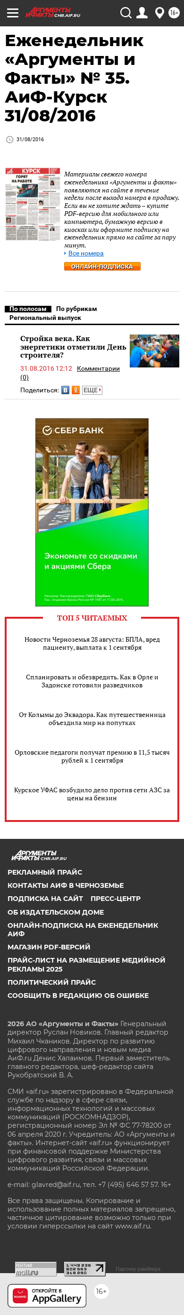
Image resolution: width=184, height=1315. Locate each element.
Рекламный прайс (45, 872)
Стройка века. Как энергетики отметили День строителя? (73, 346)
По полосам (28, 308)
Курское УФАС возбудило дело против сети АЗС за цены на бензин (92, 794)
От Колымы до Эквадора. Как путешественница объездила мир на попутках (92, 718)
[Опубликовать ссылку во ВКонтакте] (65, 390)
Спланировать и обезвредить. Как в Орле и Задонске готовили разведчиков (92, 681)
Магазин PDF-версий (49, 947)
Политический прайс (52, 982)
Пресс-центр (116, 898)
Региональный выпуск (45, 317)
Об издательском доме (56, 912)
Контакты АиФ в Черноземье (66, 885)
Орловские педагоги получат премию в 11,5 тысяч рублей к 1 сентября (92, 756)
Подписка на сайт (45, 898)
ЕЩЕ (91, 390)
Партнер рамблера (138, 1269)
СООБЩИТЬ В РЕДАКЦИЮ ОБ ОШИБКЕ (78, 995)
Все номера (86, 253)
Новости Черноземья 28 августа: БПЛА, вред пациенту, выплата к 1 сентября (92, 643)
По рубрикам (76, 308)
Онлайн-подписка (102, 266)
